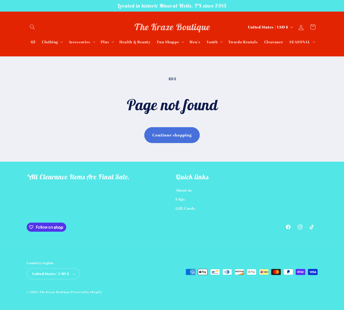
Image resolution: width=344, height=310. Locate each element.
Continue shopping (172, 135)
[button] (32, 27)
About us (184, 190)
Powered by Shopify (86, 292)
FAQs (180, 199)
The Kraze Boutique (54, 292)
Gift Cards (185, 208)
